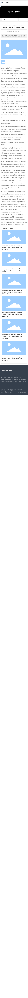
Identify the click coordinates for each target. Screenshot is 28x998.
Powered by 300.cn (22, 392)
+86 (8, 374)
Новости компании (8, 19)
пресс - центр (14, 12)
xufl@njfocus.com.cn (16, 377)
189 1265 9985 (12, 374)
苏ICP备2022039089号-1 (7, 392)
